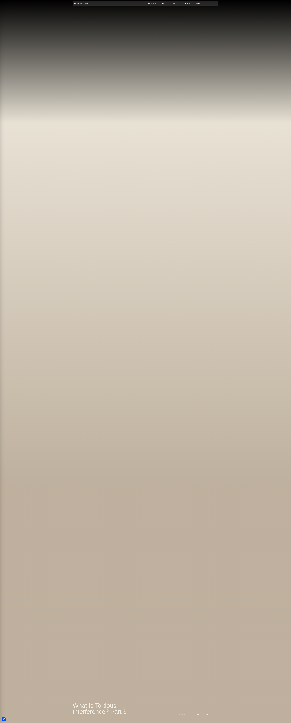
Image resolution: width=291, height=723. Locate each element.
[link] (81, 4)
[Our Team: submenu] (169, 3)
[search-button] (215, 3)
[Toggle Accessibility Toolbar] (4, 719)
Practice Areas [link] (152, 3)
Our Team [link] (164, 3)
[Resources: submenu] (180, 3)
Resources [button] (176, 3)
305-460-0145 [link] (199, 3)
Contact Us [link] (187, 3)
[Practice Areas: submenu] (158, 3)
